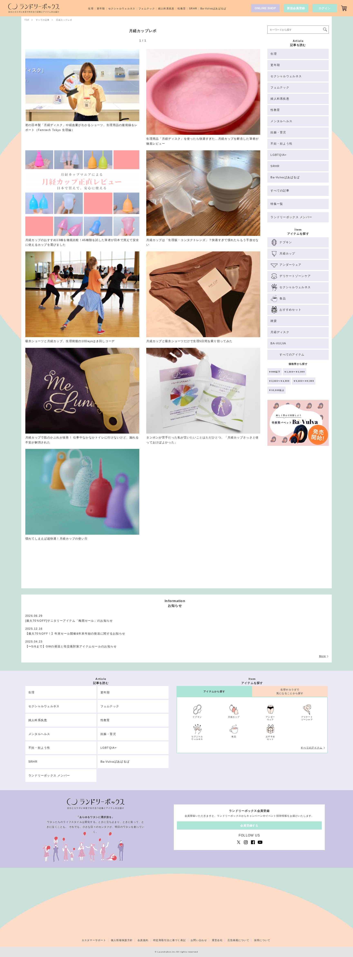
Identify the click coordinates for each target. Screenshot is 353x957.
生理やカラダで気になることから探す (290, 691)
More (322, 656)
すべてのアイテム (311, 747)
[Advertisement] (298, 519)
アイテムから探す (214, 691)
